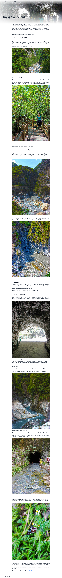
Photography (15, 1)
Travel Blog (9, 1)
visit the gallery (30, 570)
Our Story (4, 1)
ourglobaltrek (31, 1)
